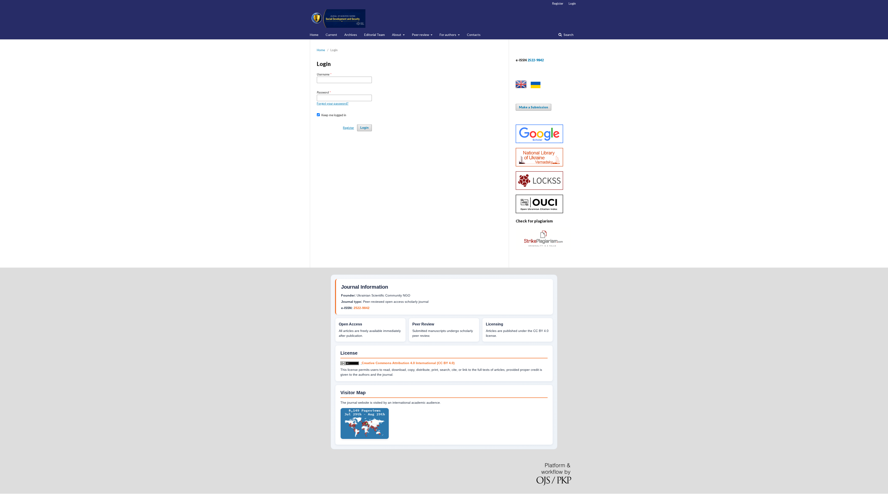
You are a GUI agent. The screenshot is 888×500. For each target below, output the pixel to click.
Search (568, 35)
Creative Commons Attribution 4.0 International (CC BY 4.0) (408, 363)
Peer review (421, 35)
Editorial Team (374, 35)
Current (331, 35)
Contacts (474, 35)
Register (557, 3)
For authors (448, 35)
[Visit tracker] (364, 438)
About (397, 35)
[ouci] (539, 212)
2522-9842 (362, 308)
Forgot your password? (332, 103)
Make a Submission (533, 107)
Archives (350, 35)
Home (314, 35)
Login (572, 3)
